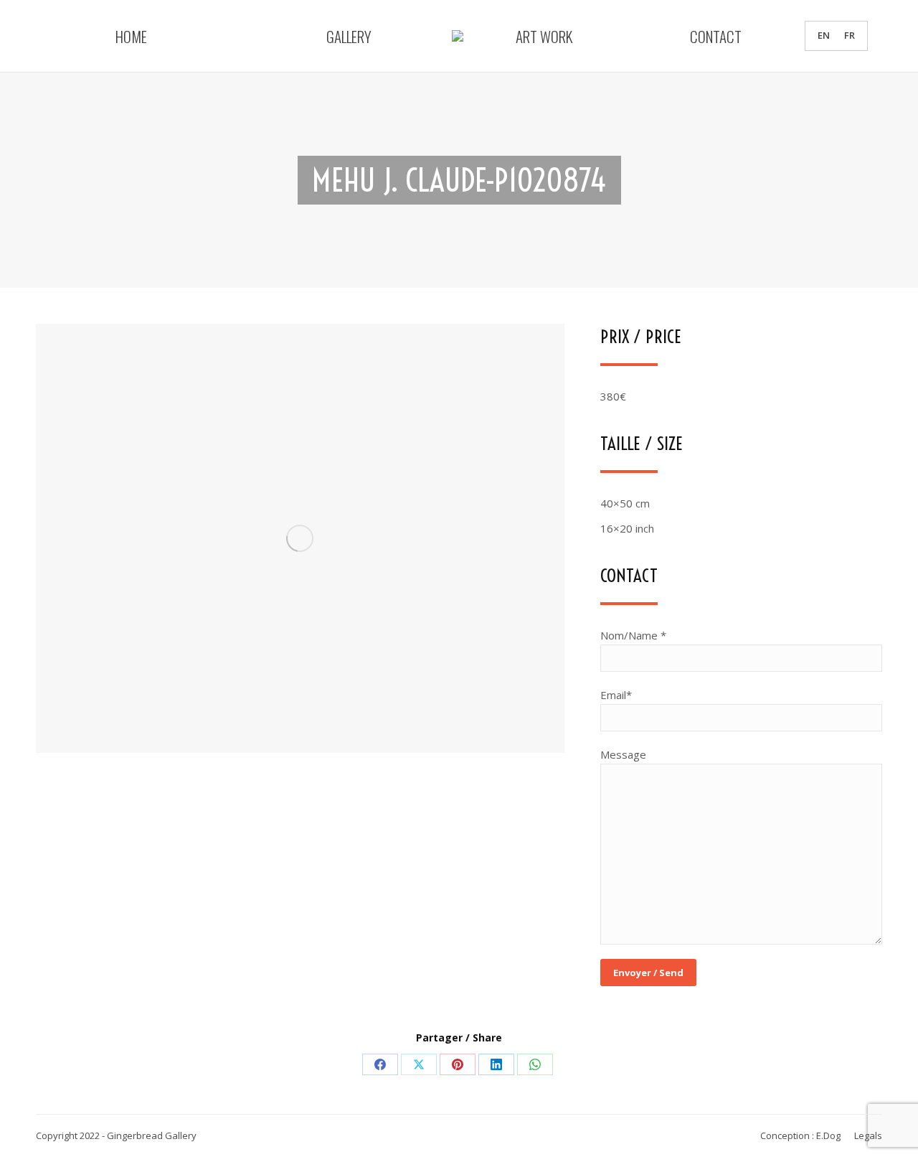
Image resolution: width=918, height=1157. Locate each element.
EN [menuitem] (824, 35)
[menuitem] (823, 35)
